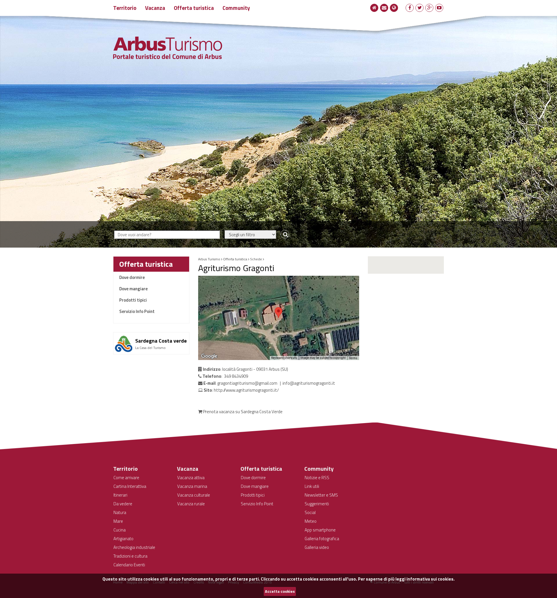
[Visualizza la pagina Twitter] (419, 7)
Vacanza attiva (191, 477)
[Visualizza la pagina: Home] (374, 7)
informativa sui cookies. (430, 579)
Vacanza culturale (193, 495)
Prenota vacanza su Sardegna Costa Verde (242, 411)
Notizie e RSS (317, 477)
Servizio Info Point (137, 311)
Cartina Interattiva (129, 486)
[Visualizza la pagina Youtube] (439, 7)
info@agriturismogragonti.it (309, 383)
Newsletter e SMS (321, 495)
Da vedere (122, 503)
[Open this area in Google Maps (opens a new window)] (209, 356)
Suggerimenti (317, 503)
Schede (256, 259)
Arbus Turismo (209, 259)
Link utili (312, 486)
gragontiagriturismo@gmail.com (247, 383)
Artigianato (123, 538)
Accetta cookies (280, 591)
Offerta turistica (194, 7)
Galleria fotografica (322, 538)
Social (310, 512)
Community (236, 7)
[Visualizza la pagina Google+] (429, 7)
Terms (353, 358)
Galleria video (317, 547)
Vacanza (155, 7)
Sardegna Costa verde (161, 341)
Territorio (124, 7)
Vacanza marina (192, 486)
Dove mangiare (133, 288)
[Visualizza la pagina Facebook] (409, 7)
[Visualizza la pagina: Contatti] (384, 7)
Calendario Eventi (129, 564)
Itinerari (120, 495)
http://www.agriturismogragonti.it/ (246, 390)
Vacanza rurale (191, 503)
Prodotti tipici (133, 300)
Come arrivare (126, 477)
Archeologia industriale (134, 547)
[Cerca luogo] (283, 234)
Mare (118, 521)
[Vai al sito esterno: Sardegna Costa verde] (151, 334)
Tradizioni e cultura (130, 556)
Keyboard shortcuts (284, 357)
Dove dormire (132, 277)
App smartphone (320, 530)
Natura (119, 512)
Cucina (119, 530)
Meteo (311, 521)
